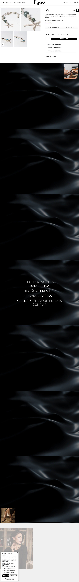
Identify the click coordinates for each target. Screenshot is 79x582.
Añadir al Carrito (64, 38)
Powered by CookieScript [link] (10, 579)
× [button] (17, 552)
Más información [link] (5, 561)
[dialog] (10, 566)
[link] (77, 10)
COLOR (47, 34)
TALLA (62, 34)
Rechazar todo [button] (13, 575)
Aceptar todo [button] (6, 575)
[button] (9, 578)
